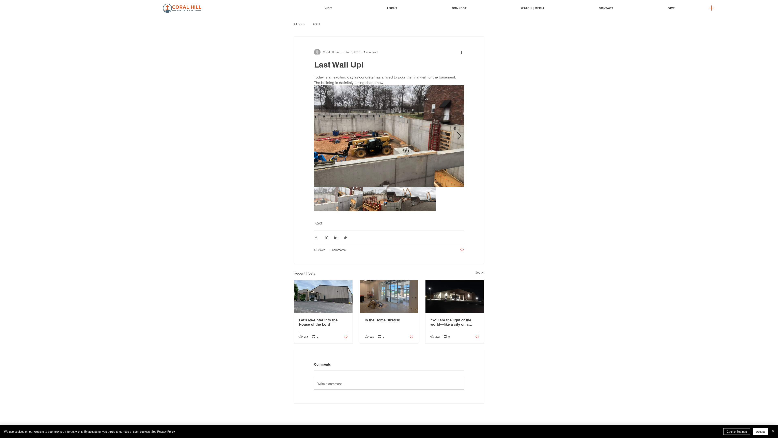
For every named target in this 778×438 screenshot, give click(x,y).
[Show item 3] (375, 199)
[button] (392, 8)
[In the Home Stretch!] (389, 296)
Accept (760, 431)
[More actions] (461, 52)
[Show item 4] (399, 199)
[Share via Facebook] (316, 237)
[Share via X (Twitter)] (326, 237)
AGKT (316, 24)
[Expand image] (389, 136)
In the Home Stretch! (382, 320)
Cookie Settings (737, 431)
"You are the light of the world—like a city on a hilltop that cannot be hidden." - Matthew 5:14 (450, 322)
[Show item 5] (423, 199)
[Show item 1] (326, 199)
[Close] (773, 431)
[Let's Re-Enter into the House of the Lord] (323, 296)
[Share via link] (346, 237)
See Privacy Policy (163, 431)
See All (479, 272)
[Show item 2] (350, 199)
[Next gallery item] (459, 136)
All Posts (299, 24)
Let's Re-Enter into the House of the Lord (318, 322)
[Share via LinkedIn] (336, 237)
